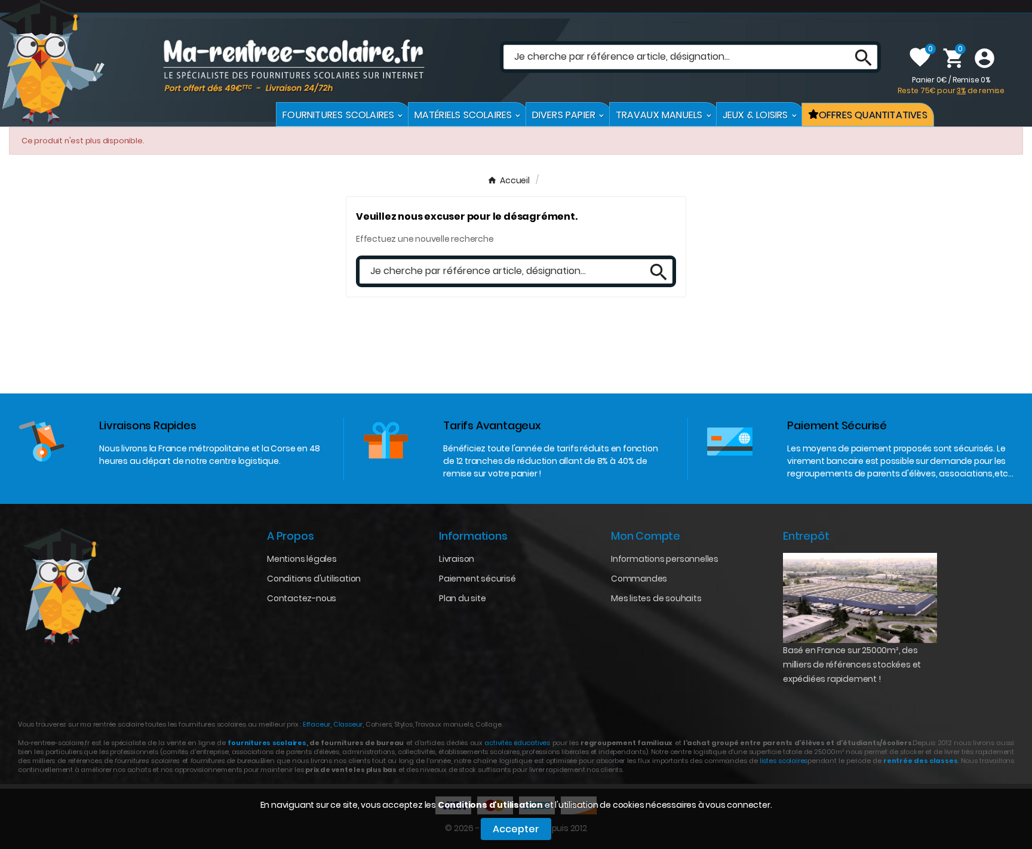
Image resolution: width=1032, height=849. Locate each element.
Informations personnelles (664, 559)
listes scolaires (783, 760)
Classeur (347, 724)
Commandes (639, 579)
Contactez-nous (301, 598)
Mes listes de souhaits (656, 598)
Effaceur (316, 724)
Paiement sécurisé (477, 579)
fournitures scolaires (267, 743)
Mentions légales (302, 559)
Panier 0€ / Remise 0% (951, 85)
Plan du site (462, 598)
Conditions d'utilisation (490, 805)
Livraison (456, 559)
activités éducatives (517, 743)
